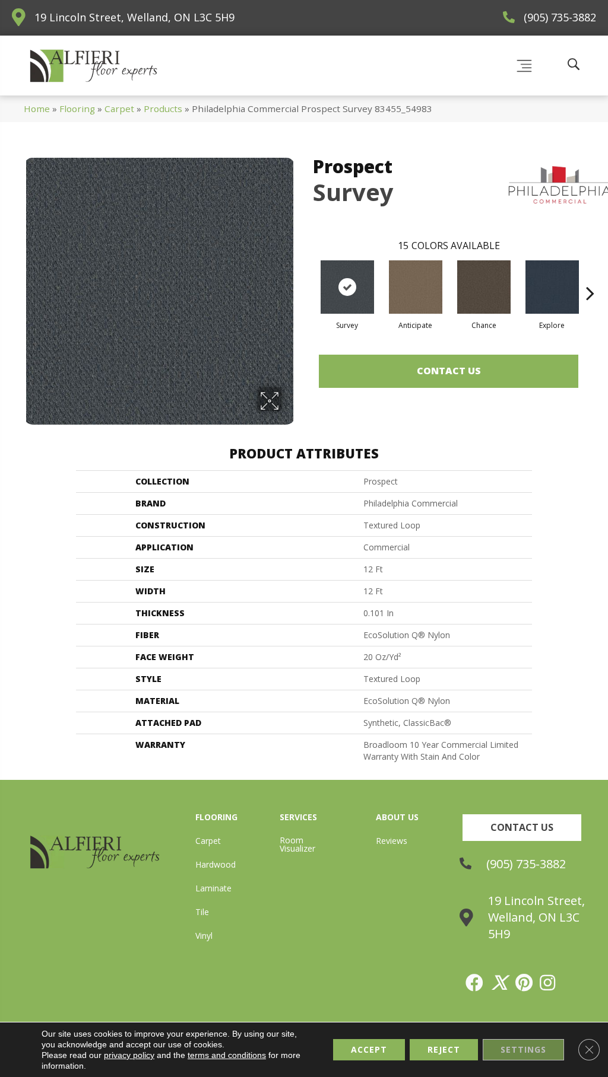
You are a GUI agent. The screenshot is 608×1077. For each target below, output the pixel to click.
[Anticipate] (415, 287)
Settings (523, 1049)
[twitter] (499, 982)
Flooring (77, 108)
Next (590, 275)
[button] (522, 827)
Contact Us (449, 370)
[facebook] (475, 982)
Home (37, 108)
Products (163, 108)
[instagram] (548, 982)
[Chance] (484, 287)
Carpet (119, 108)
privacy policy (129, 1055)
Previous (307, 275)
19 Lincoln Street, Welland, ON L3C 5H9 (134, 17)
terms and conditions (227, 1055)
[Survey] (347, 287)
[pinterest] (524, 982)
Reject (444, 1049)
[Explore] (552, 287)
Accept (369, 1049)
